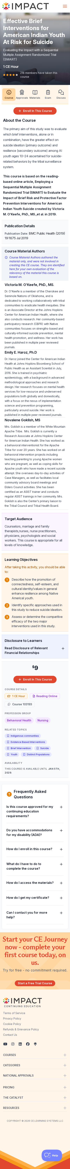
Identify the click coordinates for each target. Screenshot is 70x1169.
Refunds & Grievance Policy (21, 1029)
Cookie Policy (12, 1024)
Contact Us (10, 1034)
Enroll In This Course (37, 110)
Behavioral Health (19, 720)
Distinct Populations (38, 754)
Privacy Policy (12, 1018)
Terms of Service (14, 1013)
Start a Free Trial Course (35, 983)
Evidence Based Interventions (28, 742)
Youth (14, 754)
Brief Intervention (21, 748)
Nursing (43, 720)
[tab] (8, 94)
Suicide (44, 748)
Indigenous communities (25, 735)
